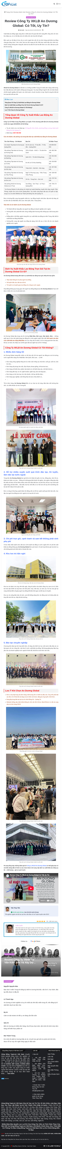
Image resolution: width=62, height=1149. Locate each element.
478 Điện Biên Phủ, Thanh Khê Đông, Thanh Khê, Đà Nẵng (38, 1067)
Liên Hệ (50, 1056)
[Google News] (35, 941)
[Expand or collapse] (56, 99)
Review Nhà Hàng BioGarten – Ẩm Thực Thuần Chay (16, 961)
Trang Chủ (9, 12)
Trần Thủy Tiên (15, 908)
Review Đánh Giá (19, 12)
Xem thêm (10, 1073)
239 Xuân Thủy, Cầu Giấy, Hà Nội (38, 1059)
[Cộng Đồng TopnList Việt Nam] (9, 3)
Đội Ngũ (50, 1059)
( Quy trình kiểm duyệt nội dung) (31, 912)
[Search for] (54, 4)
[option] (31, 960)
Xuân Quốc (21, 30)
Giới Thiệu (51, 1054)
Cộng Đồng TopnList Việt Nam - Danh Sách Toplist (24, 1146)
